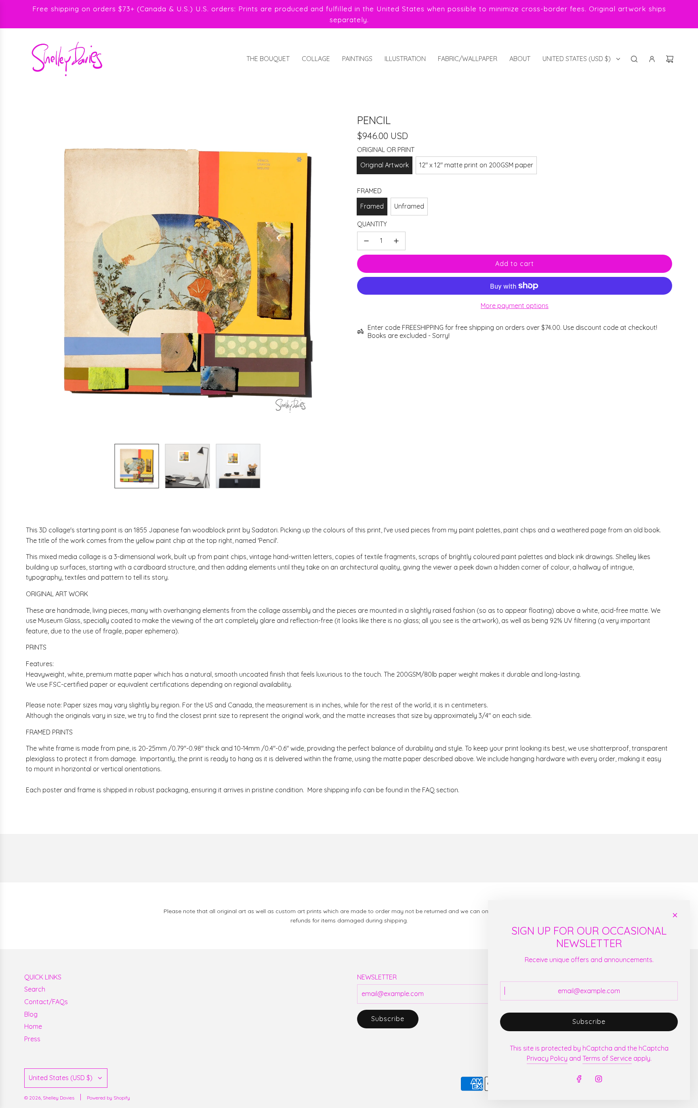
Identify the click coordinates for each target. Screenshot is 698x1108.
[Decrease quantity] (366, 241)
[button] (32, 275)
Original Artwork (384, 165)
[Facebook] (579, 1079)
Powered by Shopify (108, 1098)
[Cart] (670, 59)
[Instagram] (599, 1079)
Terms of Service (607, 1058)
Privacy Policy (547, 1058)
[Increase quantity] (396, 241)
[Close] (675, 915)
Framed (372, 206)
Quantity (372, 224)
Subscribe (387, 1019)
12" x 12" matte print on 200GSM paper (476, 165)
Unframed (409, 206)
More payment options (515, 306)
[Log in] (652, 59)
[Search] (634, 59)
